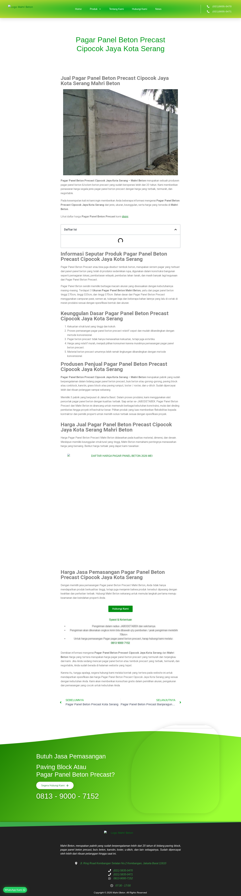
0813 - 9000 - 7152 (67, 796)
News (158, 9)
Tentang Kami (116, 9)
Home (78, 9)
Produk (94, 9)
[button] (175, 229)
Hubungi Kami (139, 9)
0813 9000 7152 (120, 642)
